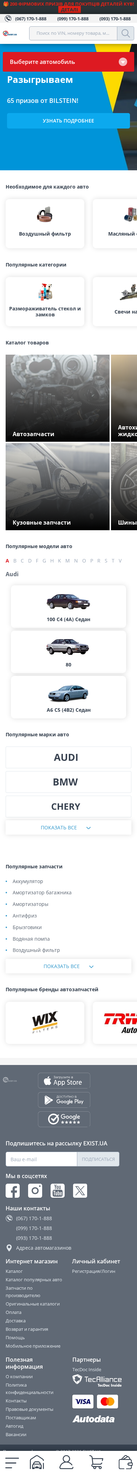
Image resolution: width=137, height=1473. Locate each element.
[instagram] (35, 1191)
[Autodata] (96, 1419)
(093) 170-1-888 (34, 1238)
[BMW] (68, 782)
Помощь (15, 1337)
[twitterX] (80, 1191)
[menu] (12, 1462)
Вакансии (16, 1434)
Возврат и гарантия (27, 1329)
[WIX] (45, 1023)
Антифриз (25, 916)
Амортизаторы (30, 904)
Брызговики (27, 928)
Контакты (16, 1401)
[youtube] (58, 1191)
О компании (19, 1376)
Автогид (14, 1426)
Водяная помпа (31, 939)
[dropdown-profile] (66, 1462)
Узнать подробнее (68, 120)
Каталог (14, 1271)
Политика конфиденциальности (29, 1388)
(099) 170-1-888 (34, 1228)
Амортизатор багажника (42, 893)
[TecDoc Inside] (96, 1380)
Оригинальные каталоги (33, 1304)
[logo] (16, 33)
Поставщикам (21, 1417)
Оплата (13, 1312)
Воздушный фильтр (36, 950)
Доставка (16, 1320)
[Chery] (68, 806)
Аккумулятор (28, 882)
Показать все (59, 827)
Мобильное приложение (33, 1346)
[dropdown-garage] (37, 1462)
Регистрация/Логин (93, 1271)
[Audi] (68, 757)
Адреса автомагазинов (43, 1247)
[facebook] (13, 1191)
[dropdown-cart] (96, 1462)
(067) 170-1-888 (34, 1218)
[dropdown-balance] (126, 1462)
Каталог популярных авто (34, 1279)
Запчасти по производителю (23, 1291)
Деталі (69, 9)
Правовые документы (29, 1409)
